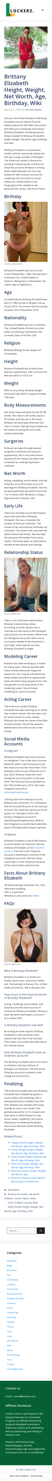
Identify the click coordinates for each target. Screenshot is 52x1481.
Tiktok (35, 895)
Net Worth (13, 1189)
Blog (9, 1265)
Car (9, 1275)
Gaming (11, 1317)
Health (10, 1322)
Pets (9, 1345)
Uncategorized (15, 1369)
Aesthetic (12, 1260)
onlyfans (9, 1198)
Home (10, 1326)
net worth (34, 1194)
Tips (9, 1359)
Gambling (12, 1312)
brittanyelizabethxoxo (16, 792)
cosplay (11, 1284)
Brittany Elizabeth (18, 1194)
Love (9, 1336)
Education (12, 1289)
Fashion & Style (15, 1298)
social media (22, 1198)
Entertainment (15, 1293)
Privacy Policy (37, 1476)
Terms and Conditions (19, 1476)
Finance (11, 1303)
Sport (10, 1350)
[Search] (41, 1230)
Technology (13, 1354)
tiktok (33, 1198)
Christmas (12, 1279)
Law (9, 1331)
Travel (10, 1364)
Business (12, 1270)
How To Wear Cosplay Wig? (23, 1202)
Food (9, 1307)
